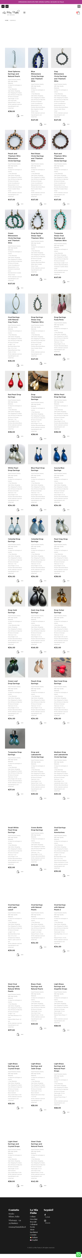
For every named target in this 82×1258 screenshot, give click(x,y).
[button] (18, 115)
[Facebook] (3, 6)
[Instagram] (7, 6)
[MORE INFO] (22, 115)
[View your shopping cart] (78, 13)
